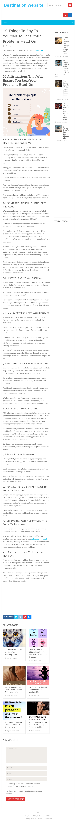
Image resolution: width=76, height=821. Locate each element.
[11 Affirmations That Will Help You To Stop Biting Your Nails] (14, 675)
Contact (39, 819)
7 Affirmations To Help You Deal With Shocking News (14, 652)
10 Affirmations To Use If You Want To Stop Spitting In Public (38, 724)
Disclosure (48, 819)
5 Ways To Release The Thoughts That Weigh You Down (66, 46)
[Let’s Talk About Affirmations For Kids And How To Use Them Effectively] (38, 638)
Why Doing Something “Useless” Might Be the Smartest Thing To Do (67, 89)
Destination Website (23, 5)
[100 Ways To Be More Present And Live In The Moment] (14, 711)
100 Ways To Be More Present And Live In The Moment (13, 724)
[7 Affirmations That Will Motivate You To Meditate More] (38, 675)
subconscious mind (39, 539)
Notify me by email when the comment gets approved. (24, 792)
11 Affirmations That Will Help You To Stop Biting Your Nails (13, 689)
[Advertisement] (26, 598)
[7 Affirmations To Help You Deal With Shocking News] (14, 638)
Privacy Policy (30, 819)
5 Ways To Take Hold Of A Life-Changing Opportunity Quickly (68, 66)
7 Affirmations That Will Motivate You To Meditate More (38, 689)
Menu (5, 22)
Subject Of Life (37, 50)
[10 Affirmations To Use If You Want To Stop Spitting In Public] (38, 711)
